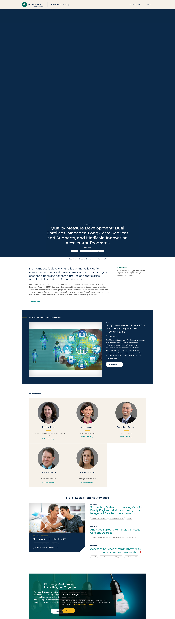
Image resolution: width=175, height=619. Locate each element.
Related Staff (101, 259)
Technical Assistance (116, 518)
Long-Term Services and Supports (92, 251)
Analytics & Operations (99, 518)
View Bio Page (49, 439)
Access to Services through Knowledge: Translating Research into (115, 550)
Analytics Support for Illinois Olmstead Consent (115, 531)
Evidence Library (60, 4)
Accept (68, 610)
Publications (135, 4)
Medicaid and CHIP (132, 557)
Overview (72, 259)
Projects (147, 4)
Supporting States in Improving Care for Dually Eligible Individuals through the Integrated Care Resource (116, 510)
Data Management (115, 537)
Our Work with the (49, 539)
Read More (37, 301)
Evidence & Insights (86, 259)
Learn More (113, 364)
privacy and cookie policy (84, 605)
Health (74, 251)
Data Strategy (129, 537)
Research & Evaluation (41, 544)
